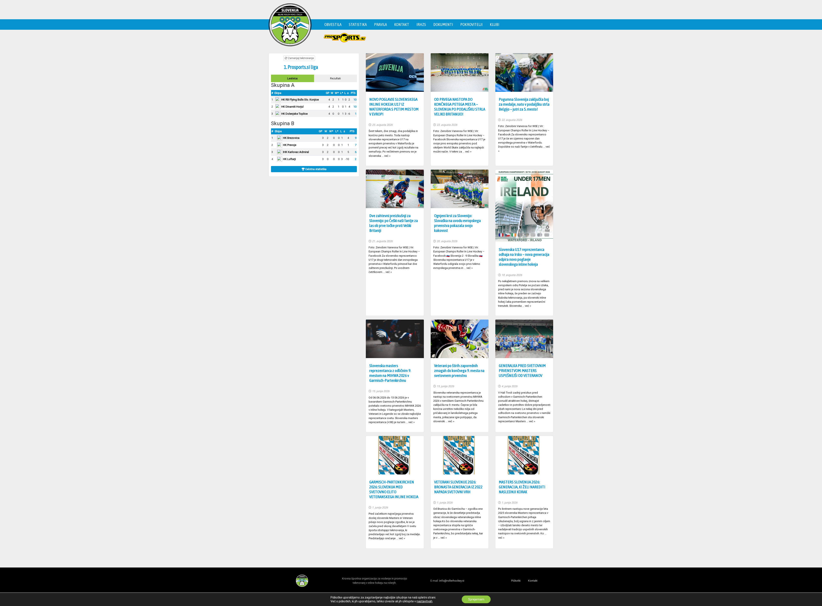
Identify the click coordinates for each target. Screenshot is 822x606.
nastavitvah (424, 601)
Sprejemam (476, 599)
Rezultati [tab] (335, 78)
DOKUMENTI (443, 24)
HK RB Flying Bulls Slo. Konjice (300, 99)
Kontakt (401, 24)
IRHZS (421, 24)
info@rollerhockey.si (451, 580)
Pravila (380, 24)
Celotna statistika (315, 169)
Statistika (358, 24)
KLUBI (494, 24)
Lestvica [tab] (292, 78)
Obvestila (332, 24)
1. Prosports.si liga (301, 67)
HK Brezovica (291, 137)
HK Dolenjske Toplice (294, 113)
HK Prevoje (289, 145)
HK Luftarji (289, 159)
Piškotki (516, 580)
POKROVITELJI (471, 24)
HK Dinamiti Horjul (292, 106)
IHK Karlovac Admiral (296, 152)
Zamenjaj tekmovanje (300, 58)
